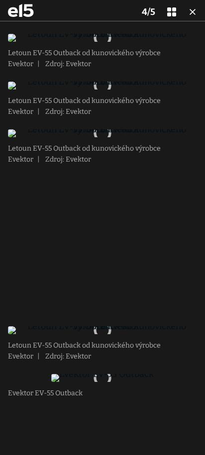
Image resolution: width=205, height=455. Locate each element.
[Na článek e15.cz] (21, 10)
